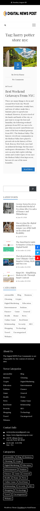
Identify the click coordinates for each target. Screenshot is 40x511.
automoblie (9, 295)
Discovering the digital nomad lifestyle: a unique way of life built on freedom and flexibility (26, 228)
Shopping (8, 328)
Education (26, 303)
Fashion (23, 307)
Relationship (9, 324)
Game (17, 312)
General (26, 312)
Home (16, 316)
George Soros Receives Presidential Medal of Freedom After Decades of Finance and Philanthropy (26, 209)
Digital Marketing (11, 303)
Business (28, 295)
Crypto (18, 299)
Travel (9, 86)
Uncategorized (19, 332)
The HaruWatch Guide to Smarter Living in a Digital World (25, 244)
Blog (19, 295)
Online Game (10, 320)
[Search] (32, 188)
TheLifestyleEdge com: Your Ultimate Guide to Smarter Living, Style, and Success (26, 260)
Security (22, 324)
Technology (21, 328)
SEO (31, 324)
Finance (7, 312)
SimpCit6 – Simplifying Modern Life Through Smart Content (26, 275)
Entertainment (10, 307)
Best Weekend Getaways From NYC (20, 93)
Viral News (21, 507)
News (24, 316)
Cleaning (8, 299)
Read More (28, 169)
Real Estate (23, 320)
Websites (8, 337)
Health (7, 316)
